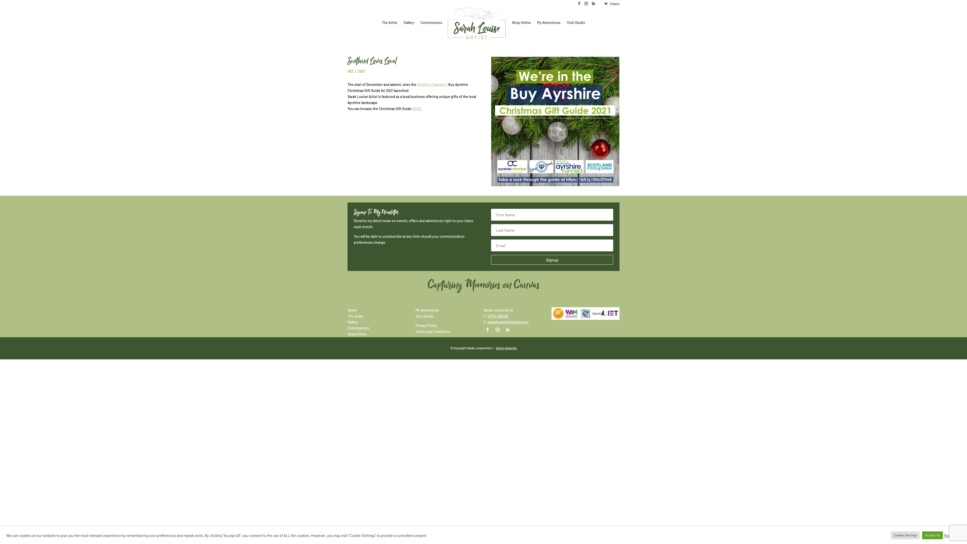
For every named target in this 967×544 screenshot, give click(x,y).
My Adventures (549, 23)
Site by (506, 348)
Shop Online (521, 23)
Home (352, 310)
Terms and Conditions (433, 331)
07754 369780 (498, 316)
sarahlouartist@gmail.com (508, 322)
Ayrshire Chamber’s (432, 84)
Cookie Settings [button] (905, 535)
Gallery (409, 23)
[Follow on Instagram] (498, 330)
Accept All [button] (932, 535)
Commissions (431, 23)
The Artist (389, 23)
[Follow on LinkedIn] (508, 330)
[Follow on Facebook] (488, 330)
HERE (416, 109)
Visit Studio (576, 23)
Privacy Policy (426, 325)
